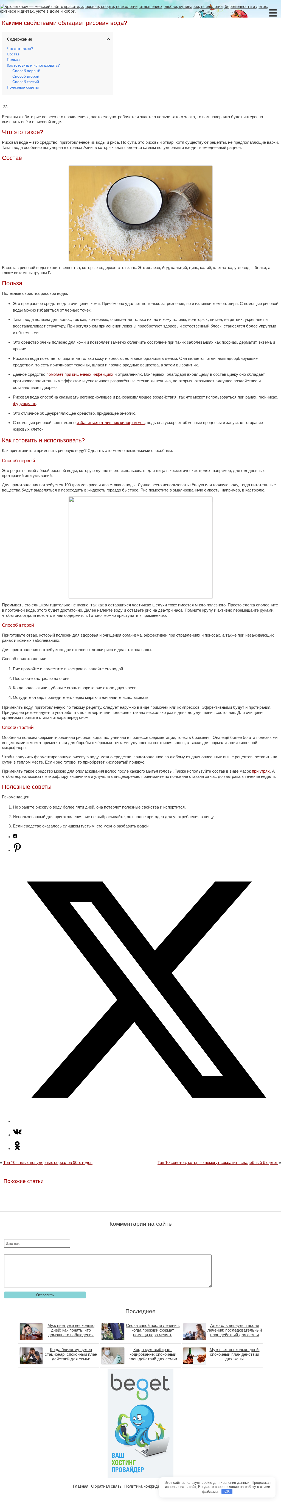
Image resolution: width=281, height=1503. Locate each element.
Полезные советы (23, 87)
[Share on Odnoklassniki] (17, 1148)
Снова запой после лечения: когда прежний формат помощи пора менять (153, 1330)
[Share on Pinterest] (17, 850)
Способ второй (25, 76)
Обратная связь (106, 1486)
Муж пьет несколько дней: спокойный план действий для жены (235, 1354)
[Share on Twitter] (146, 1121)
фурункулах (24, 403)
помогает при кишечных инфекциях (79, 374)
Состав (13, 54)
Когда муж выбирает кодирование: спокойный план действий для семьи (152, 1354)
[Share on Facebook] (15, 836)
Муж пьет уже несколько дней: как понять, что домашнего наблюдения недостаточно (70, 1332)
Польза (13, 60)
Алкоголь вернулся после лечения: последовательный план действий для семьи (234, 1330)
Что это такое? (20, 49)
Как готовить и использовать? (33, 65)
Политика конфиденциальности (154, 1486)
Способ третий (25, 82)
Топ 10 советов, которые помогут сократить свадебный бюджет (218, 1162)
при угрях (261, 771)
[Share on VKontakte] (17, 1134)
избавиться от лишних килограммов (111, 422)
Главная (80, 1486)
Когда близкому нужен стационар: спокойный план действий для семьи (71, 1354)
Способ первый (26, 71)
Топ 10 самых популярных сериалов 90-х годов (47, 1162)
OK (227, 1491)
